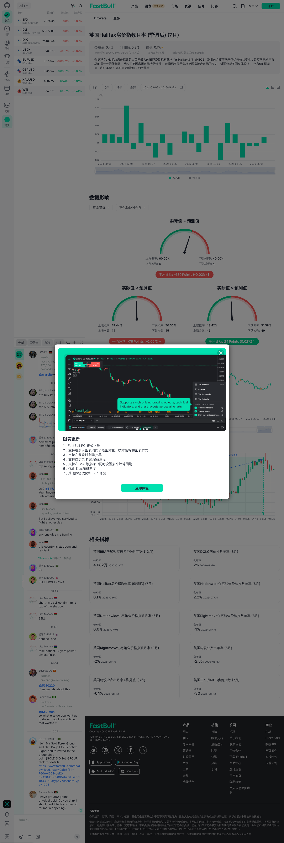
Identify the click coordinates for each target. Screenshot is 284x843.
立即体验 (142, 488)
